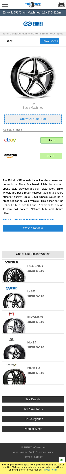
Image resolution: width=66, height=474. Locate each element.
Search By (61, 6)
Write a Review (33, 228)
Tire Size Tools (33, 409)
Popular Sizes (33, 428)
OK (62, 460)
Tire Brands (33, 399)
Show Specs (49, 41)
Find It (51, 140)
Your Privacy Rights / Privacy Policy (33, 451)
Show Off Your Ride (33, 118)
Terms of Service (33, 456)
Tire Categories (33, 419)
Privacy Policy (50, 470)
